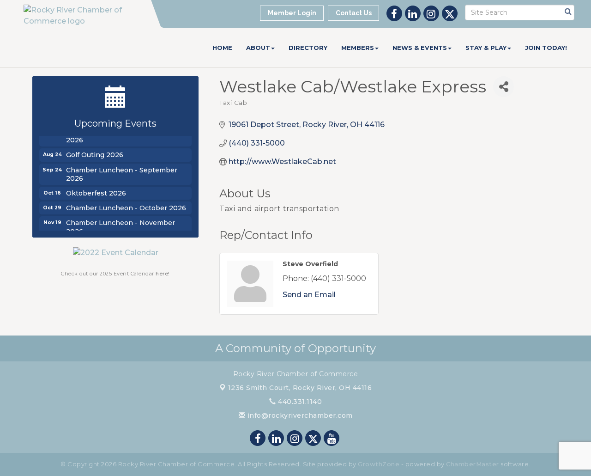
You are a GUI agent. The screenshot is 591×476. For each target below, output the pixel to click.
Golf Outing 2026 (94, 153)
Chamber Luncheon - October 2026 (126, 206)
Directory (308, 47)
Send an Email (309, 294)
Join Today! (546, 47)
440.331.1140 (299, 401)
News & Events (419, 47)
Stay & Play (486, 47)
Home (222, 47)
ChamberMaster (472, 464)
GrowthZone (378, 464)
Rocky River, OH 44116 (300, 388)
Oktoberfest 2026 (96, 192)
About (258, 47)
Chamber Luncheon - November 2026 (120, 225)
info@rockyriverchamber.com (299, 415)
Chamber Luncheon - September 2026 (121, 173)
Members (357, 47)
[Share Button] (503, 86)
